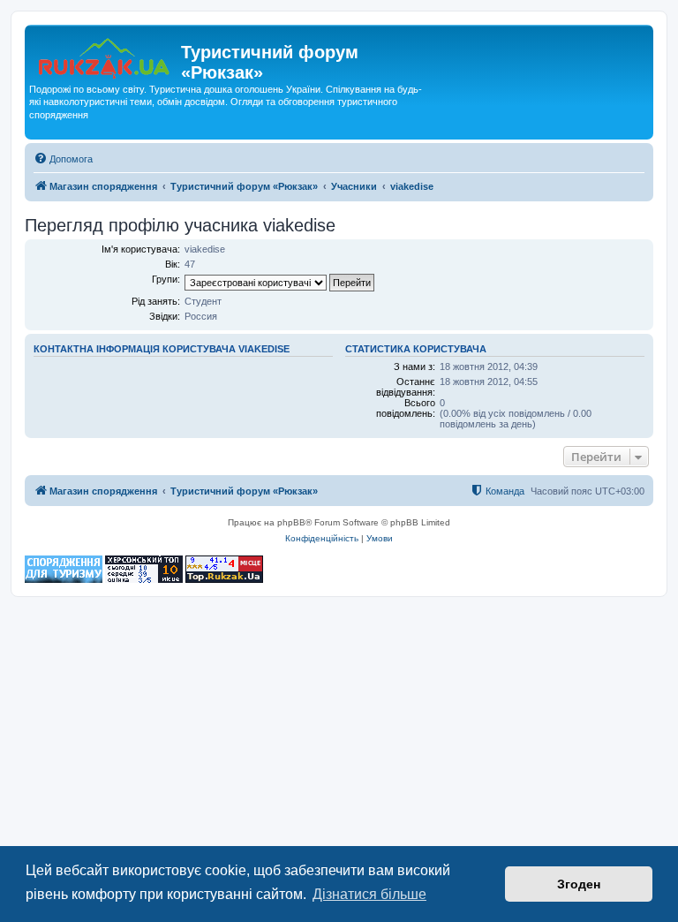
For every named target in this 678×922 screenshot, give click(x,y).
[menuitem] (63, 159)
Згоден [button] (578, 884)
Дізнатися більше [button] (369, 894)
